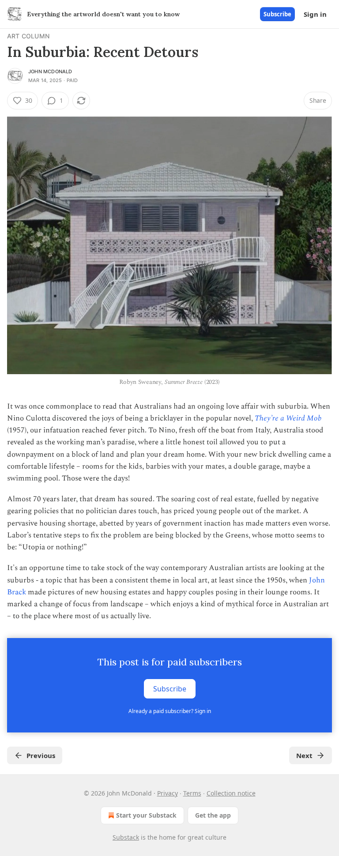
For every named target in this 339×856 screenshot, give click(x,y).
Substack (126, 837)
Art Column (28, 36)
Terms (192, 793)
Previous (40, 755)
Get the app (213, 815)
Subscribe (277, 14)
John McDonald (50, 71)
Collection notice (231, 793)
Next (304, 755)
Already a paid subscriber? (169, 711)
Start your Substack (146, 815)
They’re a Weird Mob (288, 418)
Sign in (315, 14)
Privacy (167, 793)
